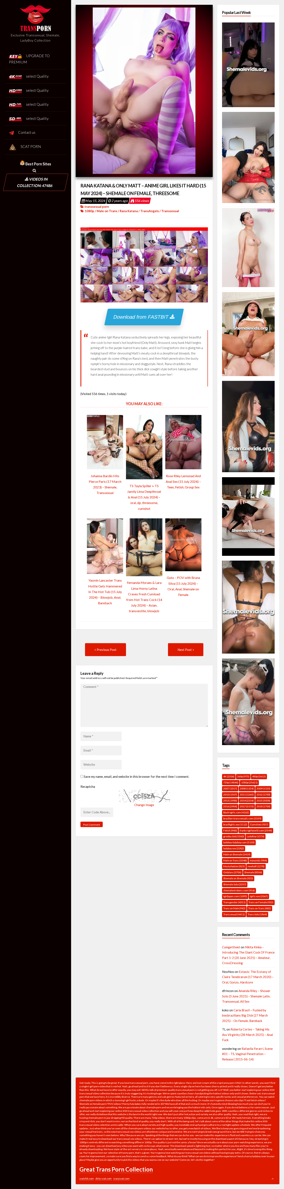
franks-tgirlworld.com (256, 830)
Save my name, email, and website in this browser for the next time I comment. (136, 776)
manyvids (258, 860)
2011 (247, 794)
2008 (247, 788)
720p (230, 782)
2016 (230, 806)
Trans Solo (257, 914)
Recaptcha (87, 786)
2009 (263, 788)
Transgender (234, 902)
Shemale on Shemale (238, 878)
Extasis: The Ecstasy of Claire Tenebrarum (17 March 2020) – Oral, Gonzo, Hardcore (248, 977)
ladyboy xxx (233, 848)
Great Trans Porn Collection (116, 1169)
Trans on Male (234, 908)
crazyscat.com (121, 1178)
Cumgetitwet (231, 947)
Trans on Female (260, 902)
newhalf (256, 866)
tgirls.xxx (259, 896)
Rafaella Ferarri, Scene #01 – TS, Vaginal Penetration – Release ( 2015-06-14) (247, 1054)
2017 (247, 806)
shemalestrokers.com (239, 890)
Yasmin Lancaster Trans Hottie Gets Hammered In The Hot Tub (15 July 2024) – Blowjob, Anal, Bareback (105, 591)
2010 (230, 794)
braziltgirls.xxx (235, 824)
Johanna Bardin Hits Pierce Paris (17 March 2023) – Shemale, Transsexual (105, 484)
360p (243, 776)
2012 (263, 794)
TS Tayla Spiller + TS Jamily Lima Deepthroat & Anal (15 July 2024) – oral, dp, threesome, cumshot (144, 497)
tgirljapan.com (235, 896)
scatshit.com (86, 1178)
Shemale (253, 872)
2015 (263, 800)
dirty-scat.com (103, 1178)
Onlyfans (232, 872)
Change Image (144, 805)
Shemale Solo (234, 884)
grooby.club (233, 836)
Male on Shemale (236, 854)
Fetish (230, 830)
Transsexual (170, 211)
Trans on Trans (259, 908)
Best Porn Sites (38, 164)
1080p (89, 211)
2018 (263, 806)
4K (228, 776)
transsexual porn (96, 206)
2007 (230, 788)
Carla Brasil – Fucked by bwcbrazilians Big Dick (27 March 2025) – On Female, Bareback (245, 1015)
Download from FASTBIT (142, 317)
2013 (230, 800)
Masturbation (234, 866)
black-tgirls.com (236, 812)
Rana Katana (129, 211)
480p (259, 776)
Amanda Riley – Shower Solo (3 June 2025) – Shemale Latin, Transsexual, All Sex (246, 996)
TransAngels (149, 211)
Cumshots (259, 824)
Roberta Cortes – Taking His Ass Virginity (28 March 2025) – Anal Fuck (247, 1034)
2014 (247, 800)
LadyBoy (255, 836)
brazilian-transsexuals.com (242, 818)
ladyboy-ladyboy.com (238, 842)
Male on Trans (107, 211)
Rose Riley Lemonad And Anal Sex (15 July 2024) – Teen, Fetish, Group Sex (183, 481)
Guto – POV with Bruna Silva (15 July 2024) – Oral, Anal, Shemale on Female (183, 586)
